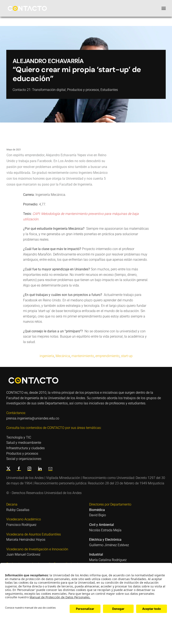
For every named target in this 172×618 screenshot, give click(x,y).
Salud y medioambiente (23, 443)
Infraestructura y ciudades (25, 448)
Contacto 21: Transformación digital (39, 90)
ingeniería (47, 356)
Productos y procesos (83, 90)
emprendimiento (107, 356)
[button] (164, 8)
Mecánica (63, 356)
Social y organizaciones (23, 459)
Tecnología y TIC (18, 437)
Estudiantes (109, 90)
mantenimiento (83, 356)
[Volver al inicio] (27, 8)
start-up (127, 356)
